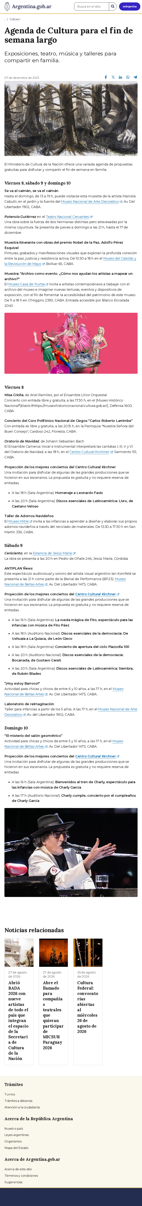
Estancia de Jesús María (52, 553)
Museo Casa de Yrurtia (26, 284)
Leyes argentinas (16, 1135)
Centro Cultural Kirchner (89, 452)
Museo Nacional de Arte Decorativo (90, 202)
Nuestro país (13, 1128)
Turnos (9, 1094)
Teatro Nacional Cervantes (67, 217)
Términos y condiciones (21, 1175)
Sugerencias (13, 1182)
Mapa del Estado (16, 1148)
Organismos (13, 1141)
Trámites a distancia (18, 1101)
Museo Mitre (18, 521)
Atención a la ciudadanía (22, 1107)
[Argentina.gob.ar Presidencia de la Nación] (26, 6)
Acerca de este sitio (18, 1169)
